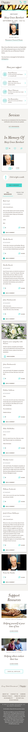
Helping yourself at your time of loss (14, 623)
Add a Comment (10, 232)
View (17, 168)
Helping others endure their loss (14, 656)
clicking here (4, 59)
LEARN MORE (14, 631)
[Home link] (5, 2)
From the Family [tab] (20, 193)
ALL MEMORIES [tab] (8, 193)
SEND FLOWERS (11, 356)
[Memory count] (7, 148)
